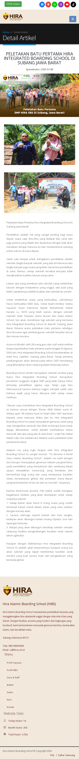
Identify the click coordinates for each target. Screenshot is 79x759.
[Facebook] (42, 4)
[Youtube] (67, 4)
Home (6, 32)
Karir (9, 699)
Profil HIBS (12, 670)
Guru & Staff (12, 677)
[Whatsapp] (54, 4)
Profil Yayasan (13, 662)
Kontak (10, 707)
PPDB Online (13, 4)
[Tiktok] (73, 4)
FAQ (52, 755)
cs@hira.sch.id (17, 649)
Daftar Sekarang (66, 755)
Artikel (9, 684)
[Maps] (48, 4)
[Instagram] (61, 4)
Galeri (9, 692)
